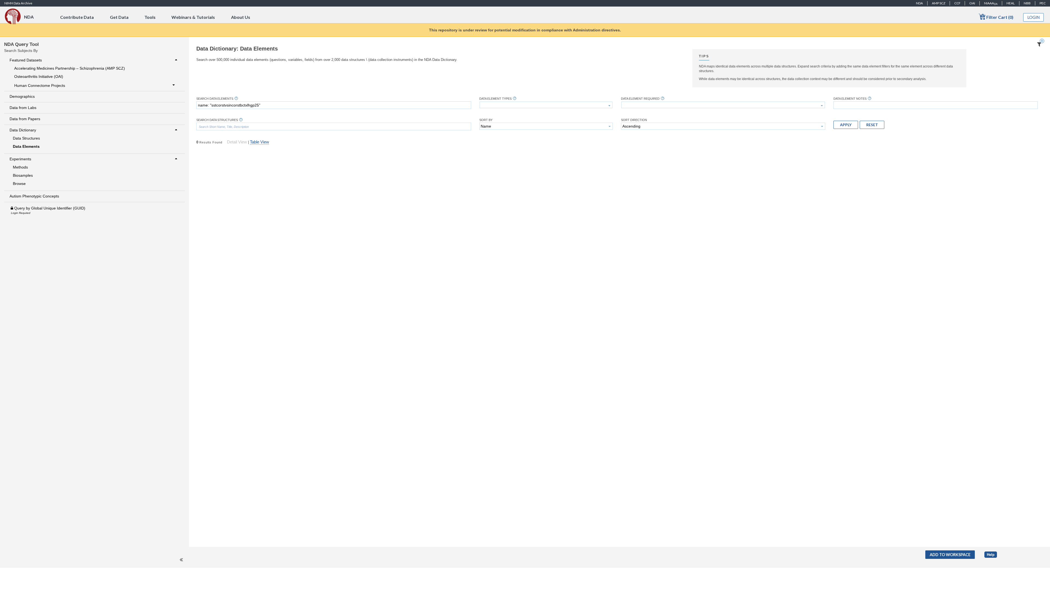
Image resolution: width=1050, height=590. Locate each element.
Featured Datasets (26, 60)
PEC (1043, 3)
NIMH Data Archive (18, 3)
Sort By (485, 120)
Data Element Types (495, 98)
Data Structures (26, 138)
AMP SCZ (938, 3)
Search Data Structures (217, 120)
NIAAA (991, 3)
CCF (957, 3)
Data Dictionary (23, 130)
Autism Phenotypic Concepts (34, 196)
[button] (845, 125)
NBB (1027, 3)
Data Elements (26, 146)
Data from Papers (25, 119)
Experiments (20, 159)
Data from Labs (23, 107)
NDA (919, 3)
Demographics (22, 96)
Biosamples (23, 175)
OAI (972, 3)
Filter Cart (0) (999, 17)
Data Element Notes (850, 98)
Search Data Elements (214, 98)
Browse (19, 183)
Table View (259, 142)
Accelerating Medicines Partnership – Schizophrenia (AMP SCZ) (69, 68)
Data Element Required (640, 98)
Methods (20, 167)
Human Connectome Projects (39, 85)
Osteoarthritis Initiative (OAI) (38, 76)
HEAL (1011, 3)
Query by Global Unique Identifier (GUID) (49, 208)
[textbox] (333, 105)
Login (1034, 17)
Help (990, 555)
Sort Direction (634, 120)
